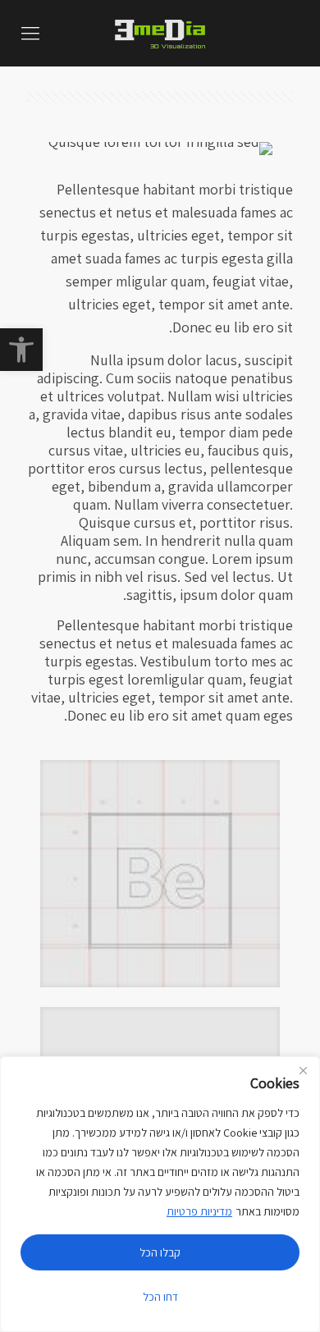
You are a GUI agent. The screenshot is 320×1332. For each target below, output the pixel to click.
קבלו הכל (160, 1252)
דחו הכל (160, 1296)
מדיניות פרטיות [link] (199, 1211)
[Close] (303, 1070)
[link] (21, 349)
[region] (160, 1194)
